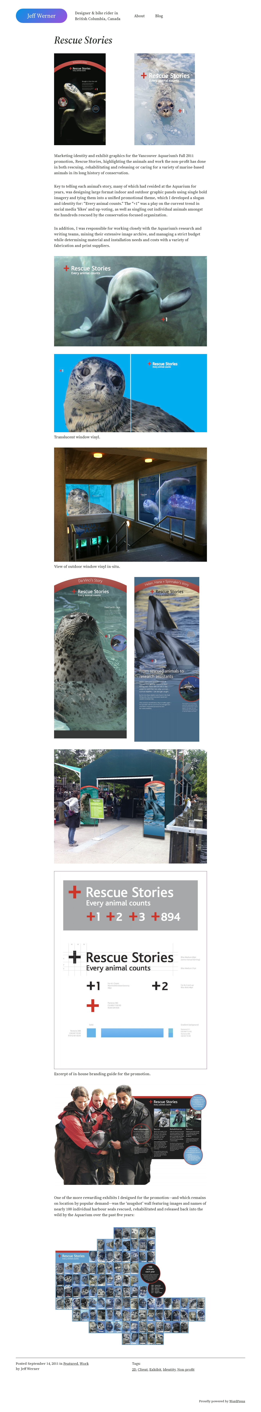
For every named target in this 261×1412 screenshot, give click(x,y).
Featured (70, 1363)
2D (134, 1369)
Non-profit (186, 1369)
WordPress (237, 1401)
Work (84, 1363)
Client (143, 1369)
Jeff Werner (41, 16)
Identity (169, 1369)
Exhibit (155, 1369)
